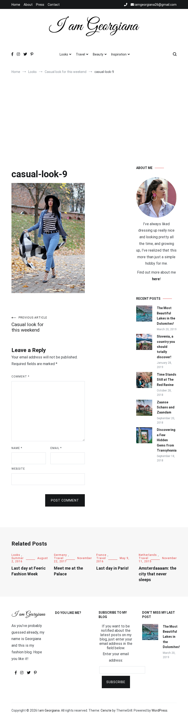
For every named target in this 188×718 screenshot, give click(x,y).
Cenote (106, 710)
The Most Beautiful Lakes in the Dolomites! (166, 315)
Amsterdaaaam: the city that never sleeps (157, 574)
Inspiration (119, 54)
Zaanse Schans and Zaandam (165, 407)
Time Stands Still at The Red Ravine (166, 380)
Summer (17, 558)
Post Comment (65, 500)
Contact (54, 4)
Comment (20, 376)
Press (40, 4)
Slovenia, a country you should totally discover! (166, 347)
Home (15, 4)
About (28, 4)
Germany (60, 555)
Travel (80, 54)
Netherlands (148, 555)
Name (16, 448)
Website (18, 468)
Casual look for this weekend (29, 324)
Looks (64, 54)
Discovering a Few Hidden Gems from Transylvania (167, 440)
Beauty (98, 54)
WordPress (159, 710)
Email (56, 448)
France (101, 555)
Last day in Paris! (112, 568)
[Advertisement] (94, 115)
